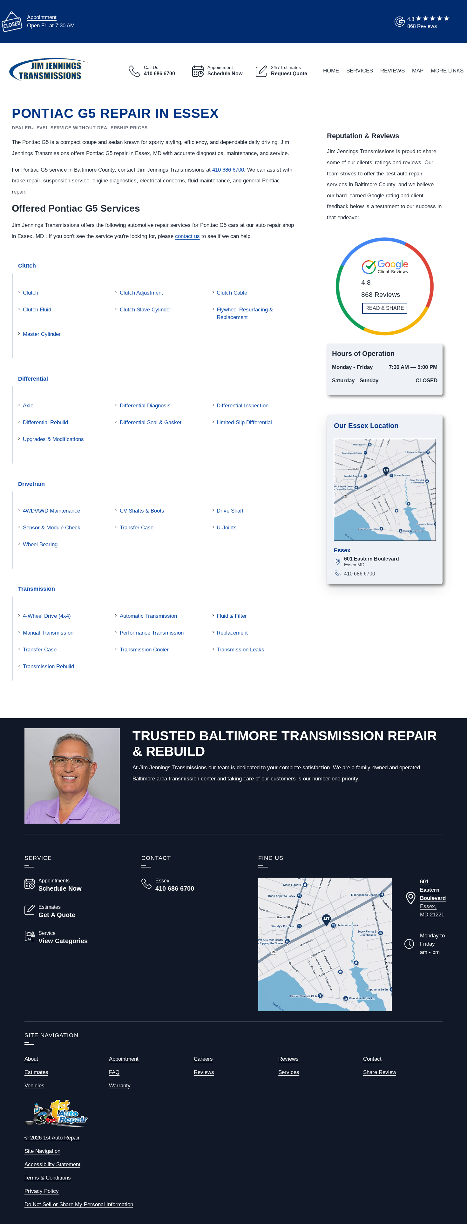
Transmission (36, 588)
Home (331, 70)
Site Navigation (42, 1151)
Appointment (42, 17)
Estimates (36, 1072)
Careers (203, 1059)
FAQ (114, 1072)
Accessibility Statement (52, 1164)
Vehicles (34, 1085)
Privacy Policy (41, 1191)
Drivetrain (31, 483)
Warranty (120, 1085)
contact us (187, 236)
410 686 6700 (228, 170)
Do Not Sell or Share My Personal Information (78, 1204)
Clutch (27, 265)
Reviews (392, 70)
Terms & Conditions (47, 1177)
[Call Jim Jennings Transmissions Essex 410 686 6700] (192, 885)
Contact (372, 1059)
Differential (33, 378)
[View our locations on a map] (325, 944)
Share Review (379, 1072)
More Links (447, 70)
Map (417, 70)
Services (359, 70)
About (31, 1059)
